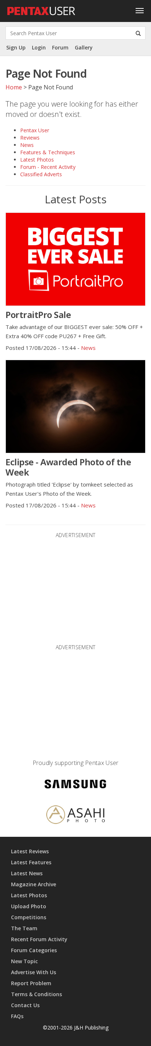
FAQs (17, 1016)
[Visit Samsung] (75, 785)
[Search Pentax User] (138, 33)
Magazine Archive (33, 884)
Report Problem (31, 983)
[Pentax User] (41, 9)
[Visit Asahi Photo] (75, 815)
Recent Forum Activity (39, 939)
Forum (60, 47)
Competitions (28, 917)
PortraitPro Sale (38, 314)
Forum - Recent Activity (48, 166)
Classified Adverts (41, 174)
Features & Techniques (47, 152)
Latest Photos (37, 159)
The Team (24, 928)
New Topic (24, 961)
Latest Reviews (30, 851)
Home (13, 87)
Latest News (27, 873)
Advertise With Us (33, 972)
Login (39, 47)
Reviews (30, 137)
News (27, 144)
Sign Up (16, 47)
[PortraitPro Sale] (75, 259)
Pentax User (34, 130)
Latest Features (31, 862)
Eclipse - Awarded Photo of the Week (68, 467)
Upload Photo (28, 906)
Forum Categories (34, 950)
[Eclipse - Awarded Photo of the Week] (75, 406)
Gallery (84, 47)
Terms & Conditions (36, 994)
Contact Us (25, 1005)
